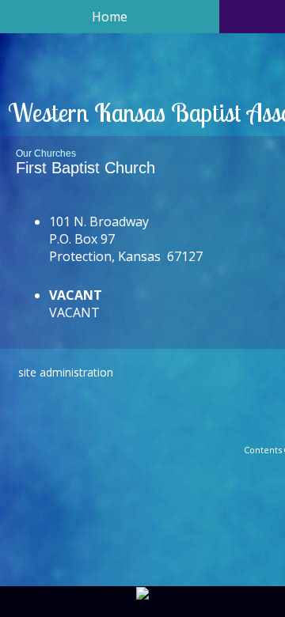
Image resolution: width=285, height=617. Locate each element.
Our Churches (46, 153)
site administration (65, 372)
